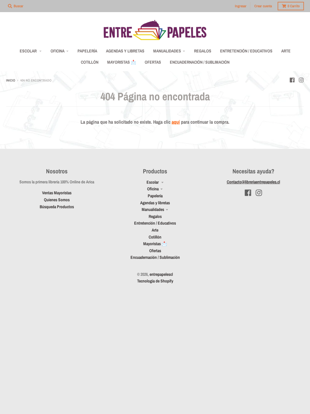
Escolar (153, 182)
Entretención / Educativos (155, 223)
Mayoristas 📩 (155, 243)
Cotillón (155, 237)
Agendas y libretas (155, 202)
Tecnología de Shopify (155, 281)
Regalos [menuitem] (202, 51)
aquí (176, 122)
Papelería (155, 196)
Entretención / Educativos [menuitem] (246, 51)
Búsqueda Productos (57, 206)
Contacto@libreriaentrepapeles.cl (253, 182)
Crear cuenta (263, 6)
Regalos (155, 216)
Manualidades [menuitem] (167, 51)
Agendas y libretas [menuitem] (125, 51)
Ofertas (155, 250)
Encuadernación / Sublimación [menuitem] (199, 62)
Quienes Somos (57, 199)
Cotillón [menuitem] (89, 62)
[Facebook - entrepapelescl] (292, 80)
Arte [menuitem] (286, 51)
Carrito (294, 6)
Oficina (153, 189)
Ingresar (240, 6)
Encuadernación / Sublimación (155, 257)
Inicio (10, 80)
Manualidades (153, 209)
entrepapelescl (161, 274)
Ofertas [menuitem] (153, 62)
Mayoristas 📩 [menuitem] (121, 62)
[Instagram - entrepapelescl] (301, 80)
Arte (155, 230)
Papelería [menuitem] (87, 51)
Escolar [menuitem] (29, 51)
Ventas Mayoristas (56, 192)
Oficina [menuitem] (57, 51)
